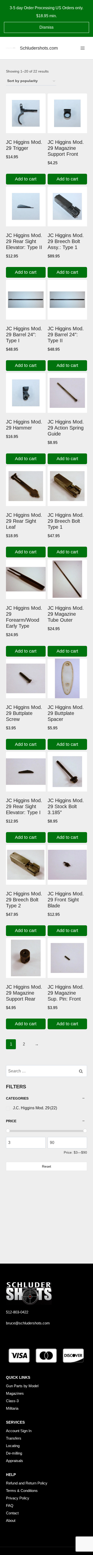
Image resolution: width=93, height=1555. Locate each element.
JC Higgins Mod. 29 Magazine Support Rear (24, 993)
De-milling (14, 1453)
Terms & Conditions (22, 1490)
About (10, 1520)
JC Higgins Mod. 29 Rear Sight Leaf (24, 521)
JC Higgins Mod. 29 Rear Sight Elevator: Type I (24, 806)
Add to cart (25, 178)
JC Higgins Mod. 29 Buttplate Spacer (66, 713)
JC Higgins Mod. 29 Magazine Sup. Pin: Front (66, 993)
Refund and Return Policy (26, 1483)
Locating (13, 1446)
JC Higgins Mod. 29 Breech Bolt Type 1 (66, 521)
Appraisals (14, 1461)
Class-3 (12, 1401)
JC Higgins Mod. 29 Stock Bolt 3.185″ (66, 806)
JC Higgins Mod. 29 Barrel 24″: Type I (24, 334)
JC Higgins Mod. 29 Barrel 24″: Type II (66, 334)
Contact (12, 1513)
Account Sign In (18, 1431)
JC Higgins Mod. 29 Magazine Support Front (66, 148)
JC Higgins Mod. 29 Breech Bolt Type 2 (24, 899)
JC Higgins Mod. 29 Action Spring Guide (66, 427)
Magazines (15, 1393)
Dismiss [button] (46, 27)
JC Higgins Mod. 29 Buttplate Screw (24, 713)
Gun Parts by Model (22, 1386)
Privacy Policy (17, 1498)
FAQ (9, 1505)
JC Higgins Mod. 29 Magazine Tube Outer (66, 614)
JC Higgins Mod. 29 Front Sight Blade (66, 899)
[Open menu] (82, 48)
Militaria (12, 1408)
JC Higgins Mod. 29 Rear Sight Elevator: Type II (24, 241)
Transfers (13, 1438)
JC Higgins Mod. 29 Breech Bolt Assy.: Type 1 (66, 241)
